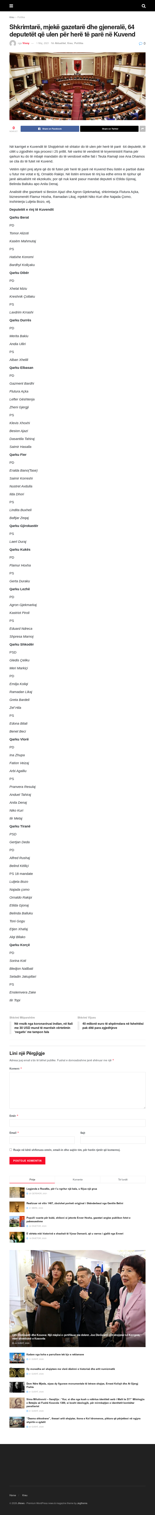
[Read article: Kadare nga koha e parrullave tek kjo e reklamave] (17, 1358)
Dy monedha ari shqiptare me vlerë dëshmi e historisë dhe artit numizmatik (70, 1369)
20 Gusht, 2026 (36, 1426)
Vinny (25, 43)
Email (14, 1133)
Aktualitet (60, 43)
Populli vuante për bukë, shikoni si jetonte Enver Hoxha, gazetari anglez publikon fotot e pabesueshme (78, 1219)
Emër (14, 1116)
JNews (21, 1503)
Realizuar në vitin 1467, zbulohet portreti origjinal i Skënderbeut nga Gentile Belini (74, 1203)
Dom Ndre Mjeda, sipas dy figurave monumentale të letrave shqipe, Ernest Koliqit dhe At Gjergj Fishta (82, 1385)
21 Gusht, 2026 (36, 1359)
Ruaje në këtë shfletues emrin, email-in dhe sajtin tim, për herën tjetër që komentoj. (66, 1150)
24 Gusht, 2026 (21, 1343)
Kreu (11, 17)
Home (12, 1495)
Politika (21, 17)
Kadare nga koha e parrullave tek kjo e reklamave (55, 1354)
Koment (15, 1068)
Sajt (82, 1133)
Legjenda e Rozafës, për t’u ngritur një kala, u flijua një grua (61, 1188)
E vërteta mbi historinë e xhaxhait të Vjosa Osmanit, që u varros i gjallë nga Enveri (74, 1233)
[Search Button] (144, 5)
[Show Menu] (11, 5)
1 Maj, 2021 (42, 43)
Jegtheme (82, 1503)
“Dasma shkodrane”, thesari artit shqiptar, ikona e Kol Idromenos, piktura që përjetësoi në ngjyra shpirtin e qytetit (83, 1420)
